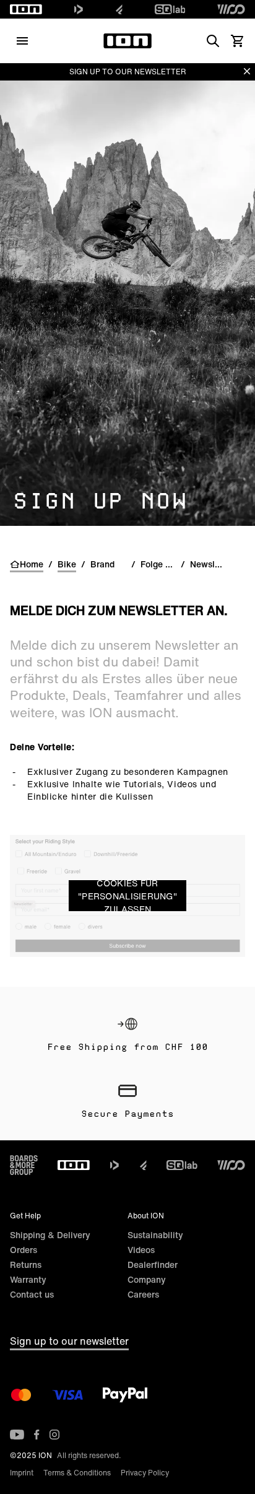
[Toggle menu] (22, 40)
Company (146, 1279)
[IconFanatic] (119, 9)
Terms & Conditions (77, 1472)
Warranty (28, 1279)
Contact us (32, 1294)
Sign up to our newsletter (69, 1341)
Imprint (21, 1472)
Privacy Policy (145, 1472)
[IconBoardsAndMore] (24, 1165)
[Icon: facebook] (37, 1434)
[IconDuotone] (79, 9)
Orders (23, 1249)
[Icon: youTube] (17, 1434)
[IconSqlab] (170, 9)
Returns (25, 1264)
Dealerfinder (152, 1264)
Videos (141, 1249)
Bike (67, 564)
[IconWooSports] (231, 9)
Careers (143, 1294)
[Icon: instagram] (54, 1434)
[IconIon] (26, 9)
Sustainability (155, 1234)
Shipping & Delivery (50, 1234)
